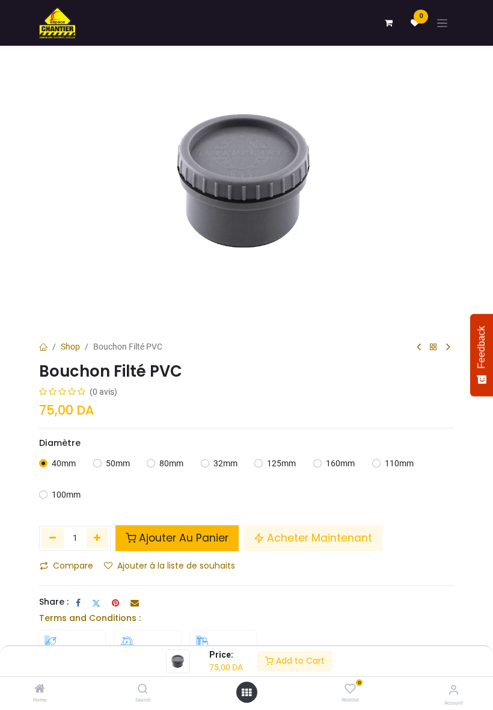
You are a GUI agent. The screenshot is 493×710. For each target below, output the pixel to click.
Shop (70, 346)
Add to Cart (299, 661)
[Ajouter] (98, 538)
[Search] (143, 689)
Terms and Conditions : (90, 618)
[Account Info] (453, 690)
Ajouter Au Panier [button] (183, 538)
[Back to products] (433, 347)
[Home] (39, 689)
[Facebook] (78, 603)
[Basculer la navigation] (442, 23)
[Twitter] (96, 603)
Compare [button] (73, 566)
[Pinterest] (115, 603)
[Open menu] (246, 692)
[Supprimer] (52, 538)
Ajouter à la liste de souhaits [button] (176, 566)
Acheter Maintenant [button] (319, 538)
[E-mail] (134, 603)
